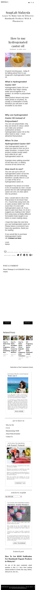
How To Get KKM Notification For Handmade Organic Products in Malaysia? (18, 558)
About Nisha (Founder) (13, 434)
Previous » (28, 322)
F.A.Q (8, 428)
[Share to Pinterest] (24, 255)
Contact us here (14, 238)
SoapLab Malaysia (18, 12)
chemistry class (12, 252)
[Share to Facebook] (21, 255)
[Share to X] (18, 255)
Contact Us (9, 436)
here (7, 95)
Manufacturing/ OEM (12, 431)
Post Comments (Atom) (26, 367)
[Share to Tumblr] (27, 255)
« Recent (7, 322)
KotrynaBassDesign (19, 588)
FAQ (20, 252)
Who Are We (10, 425)
